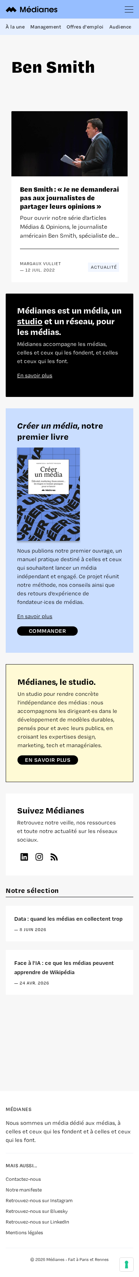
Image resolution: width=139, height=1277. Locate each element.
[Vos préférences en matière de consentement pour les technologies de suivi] (126, 1264)
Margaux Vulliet (40, 263)
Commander (47, 630)
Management (45, 27)
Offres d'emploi (85, 27)
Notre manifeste (24, 1190)
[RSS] (54, 857)
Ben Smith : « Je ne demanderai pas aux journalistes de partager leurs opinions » (69, 198)
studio (29, 320)
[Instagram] (39, 857)
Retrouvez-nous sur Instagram (39, 1200)
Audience (120, 27)
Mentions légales (24, 1232)
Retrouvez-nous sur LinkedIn (37, 1222)
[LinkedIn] (24, 857)
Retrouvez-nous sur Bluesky (37, 1211)
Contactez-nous (23, 1179)
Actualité (104, 267)
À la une (15, 27)
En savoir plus (34, 375)
